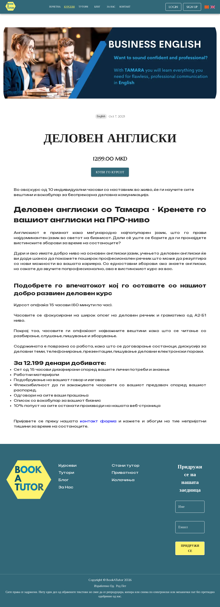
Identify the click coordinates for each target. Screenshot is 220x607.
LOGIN (173, 7)
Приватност (125, 472)
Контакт (124, 6)
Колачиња (123, 480)
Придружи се (190, 548)
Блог (97, 6)
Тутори (83, 6)
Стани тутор (125, 465)
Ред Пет (121, 586)
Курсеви (69, 6)
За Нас (111, 6)
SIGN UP (192, 7)
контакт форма (98, 421)
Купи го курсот (110, 172)
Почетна (55, 6)
